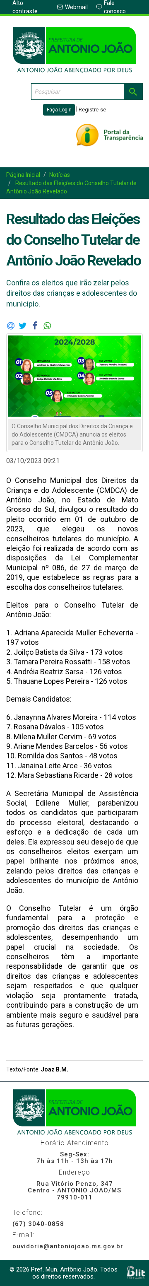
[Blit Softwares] (136, 1272)
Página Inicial (23, 174)
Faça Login (59, 110)
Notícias (59, 174)
